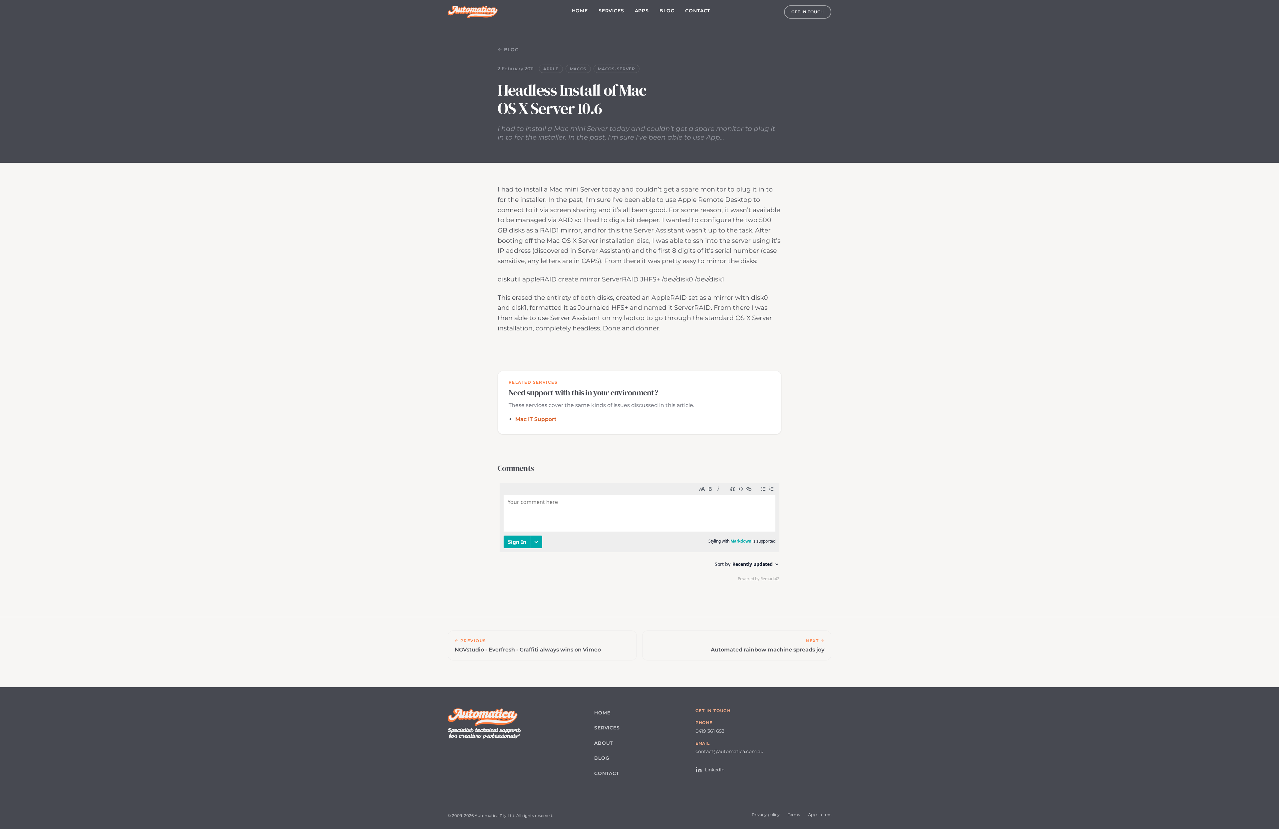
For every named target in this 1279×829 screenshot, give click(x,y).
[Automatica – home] (473, 12)
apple (551, 68)
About (603, 743)
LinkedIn (714, 770)
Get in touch (807, 11)
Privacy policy (766, 814)
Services (611, 11)
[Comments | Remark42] (639, 534)
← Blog (508, 50)
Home (580, 11)
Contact (697, 11)
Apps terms (819, 814)
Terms (794, 814)
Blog (666, 11)
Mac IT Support (536, 419)
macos (578, 68)
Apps (642, 11)
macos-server (616, 68)
